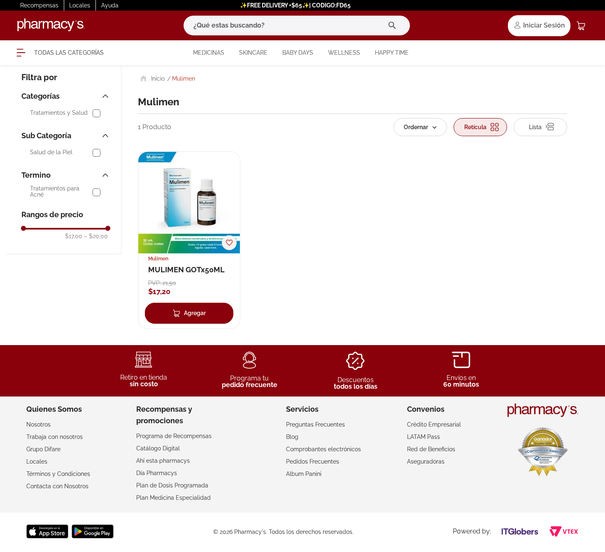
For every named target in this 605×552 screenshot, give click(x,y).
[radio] (480, 127)
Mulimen (183, 78)
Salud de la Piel (51, 152)
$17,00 (73, 236)
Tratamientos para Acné (54, 192)
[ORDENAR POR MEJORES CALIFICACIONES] (420, 127)
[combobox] (297, 25)
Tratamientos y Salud (59, 113)
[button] (66, 96)
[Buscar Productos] (394, 25)
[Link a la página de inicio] (151, 78)
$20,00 (96, 236)
